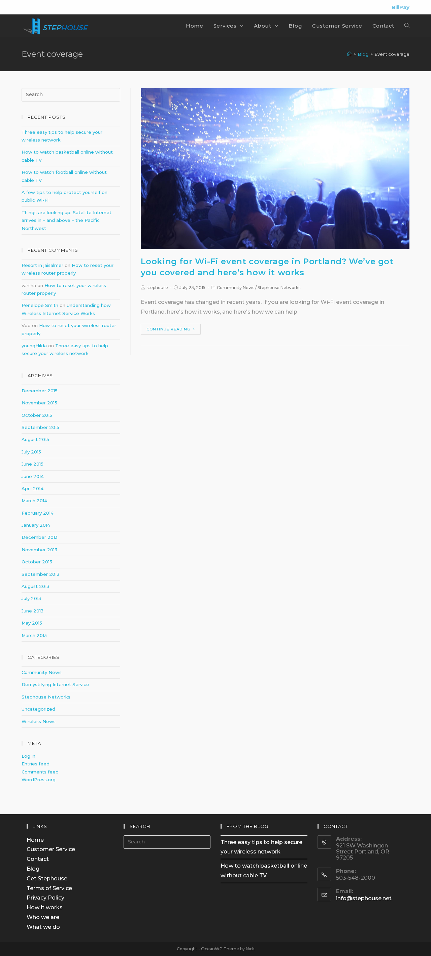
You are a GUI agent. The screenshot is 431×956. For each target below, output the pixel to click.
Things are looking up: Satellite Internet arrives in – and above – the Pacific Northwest (66, 220)
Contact (38, 859)
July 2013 (31, 598)
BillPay (400, 7)
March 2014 (34, 500)
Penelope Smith (40, 305)
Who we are (43, 917)
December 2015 (40, 390)
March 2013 (34, 635)
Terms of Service (49, 888)
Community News (235, 287)
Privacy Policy (45, 897)
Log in (28, 756)
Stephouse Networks (279, 287)
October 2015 (37, 415)
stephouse (157, 287)
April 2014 (32, 488)
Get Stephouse (47, 878)
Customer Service (51, 849)
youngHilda (34, 345)
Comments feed (40, 771)
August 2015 (35, 439)
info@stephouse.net (364, 898)
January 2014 (36, 525)
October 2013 (37, 561)
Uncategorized (38, 709)
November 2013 (39, 549)
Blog (33, 869)
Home (35, 840)
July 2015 (31, 451)
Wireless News (39, 721)
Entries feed (35, 763)
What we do (43, 927)
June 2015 (32, 464)
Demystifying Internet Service (55, 684)
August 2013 (35, 586)
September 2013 (40, 574)
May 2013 (32, 623)
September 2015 (40, 427)
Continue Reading (168, 329)
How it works (45, 907)
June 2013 (32, 610)
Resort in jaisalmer (42, 265)
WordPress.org (39, 779)
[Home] (349, 54)
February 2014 (38, 513)
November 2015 (39, 402)
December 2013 (40, 537)
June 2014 (33, 476)
